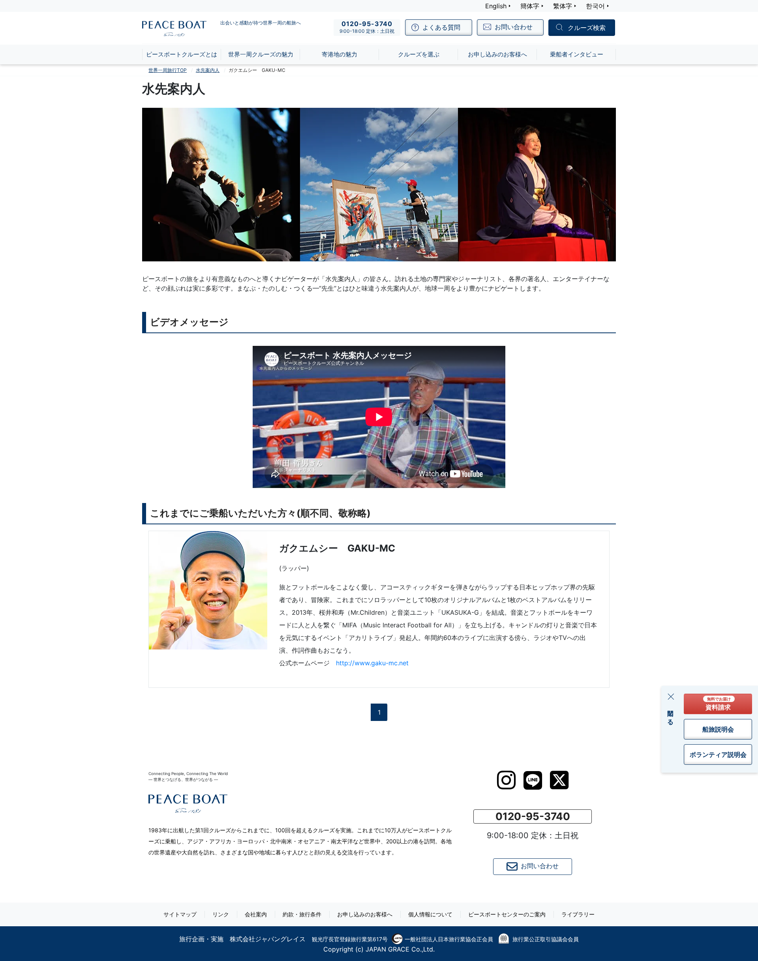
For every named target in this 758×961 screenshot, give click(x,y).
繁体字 (562, 6)
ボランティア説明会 (718, 754)
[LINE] (532, 780)
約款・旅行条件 (302, 914)
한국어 (595, 6)
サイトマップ (180, 914)
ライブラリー (578, 914)
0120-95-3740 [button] (532, 816)
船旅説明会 (718, 729)
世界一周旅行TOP (167, 70)
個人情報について (430, 914)
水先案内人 (208, 70)
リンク (220, 914)
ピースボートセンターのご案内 (507, 914)
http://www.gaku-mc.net (372, 663)
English (496, 6)
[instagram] (506, 780)
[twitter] (559, 780)
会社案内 (256, 914)
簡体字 (529, 6)
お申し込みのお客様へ (364, 914)
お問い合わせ (540, 866)
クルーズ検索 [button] (587, 28)
